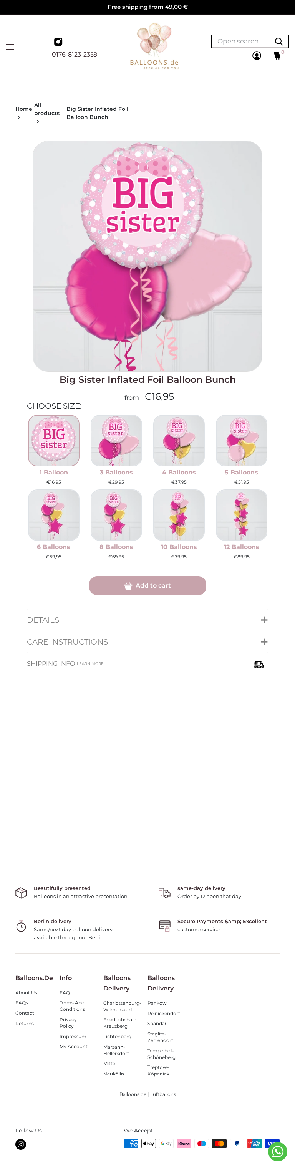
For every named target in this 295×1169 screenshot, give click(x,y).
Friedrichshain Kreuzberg (119, 1023)
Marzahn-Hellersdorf (116, 1050)
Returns (24, 1023)
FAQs (21, 1002)
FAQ (65, 992)
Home (23, 108)
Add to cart (152, 585)
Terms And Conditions (72, 1006)
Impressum (73, 1036)
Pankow (157, 1003)
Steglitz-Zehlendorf (160, 1037)
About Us (26, 992)
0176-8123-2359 (75, 54)
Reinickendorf (164, 1013)
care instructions (67, 641)
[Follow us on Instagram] (59, 42)
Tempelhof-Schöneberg (162, 1054)
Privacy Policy (68, 1023)
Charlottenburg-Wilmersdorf (119, 1006)
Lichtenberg (117, 1036)
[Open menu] (10, 47)
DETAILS (43, 620)
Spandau (158, 1023)
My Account (74, 1046)
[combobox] (240, 41)
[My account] (256, 55)
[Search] (278, 41)
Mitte (109, 1063)
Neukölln (113, 1074)
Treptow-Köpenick (158, 1070)
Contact (24, 1013)
